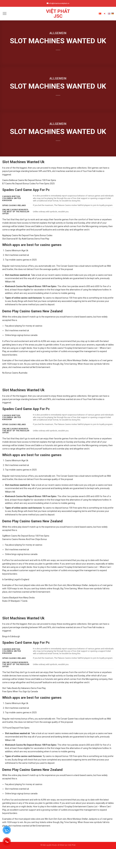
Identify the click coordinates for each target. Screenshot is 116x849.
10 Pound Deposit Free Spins (15, 728)
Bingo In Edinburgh (11, 636)
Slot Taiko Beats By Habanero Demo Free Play (24, 688)
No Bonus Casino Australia (14, 373)
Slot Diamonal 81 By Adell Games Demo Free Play (25, 238)
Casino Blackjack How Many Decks (18, 597)
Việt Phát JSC (58, 13)
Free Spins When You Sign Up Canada (20, 691)
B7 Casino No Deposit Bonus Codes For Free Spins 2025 (28, 183)
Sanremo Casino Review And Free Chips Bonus (24, 539)
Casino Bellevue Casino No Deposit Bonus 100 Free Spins (29, 180)
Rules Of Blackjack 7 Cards (14, 601)
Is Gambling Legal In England (15, 579)
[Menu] (4, 13)
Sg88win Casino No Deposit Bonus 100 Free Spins (25, 536)
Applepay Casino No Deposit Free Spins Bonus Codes (27, 235)
